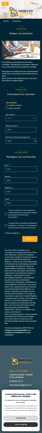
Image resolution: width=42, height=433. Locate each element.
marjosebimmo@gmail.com (20, 385)
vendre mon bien (15, 105)
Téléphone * (9, 188)
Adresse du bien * (12, 126)
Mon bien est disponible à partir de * (18, 137)
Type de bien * (10, 114)
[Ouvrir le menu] (5, 4)
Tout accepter (21, 424)
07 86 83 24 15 (16, 381)
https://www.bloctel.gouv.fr (14, 314)
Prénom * (8, 176)
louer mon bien (14, 108)
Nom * (7, 165)
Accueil (6, 21)
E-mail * (7, 199)
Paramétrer (21, 418)
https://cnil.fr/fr (29, 291)
